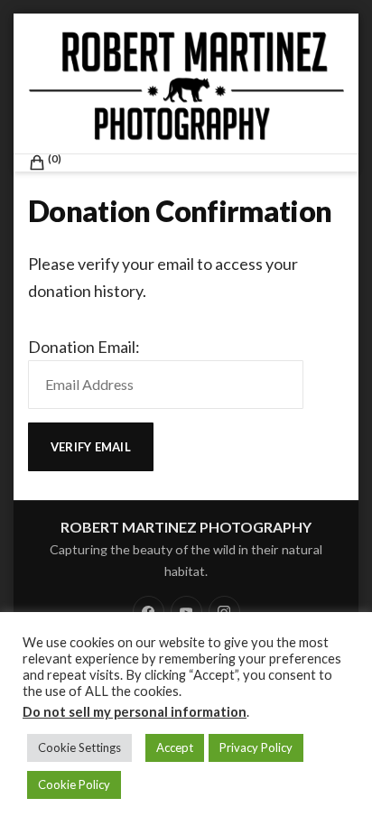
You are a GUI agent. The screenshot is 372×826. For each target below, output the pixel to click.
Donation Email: (84, 347)
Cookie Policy (74, 784)
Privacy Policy (256, 747)
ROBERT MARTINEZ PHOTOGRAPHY (186, 526)
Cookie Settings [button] (79, 747)
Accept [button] (174, 747)
